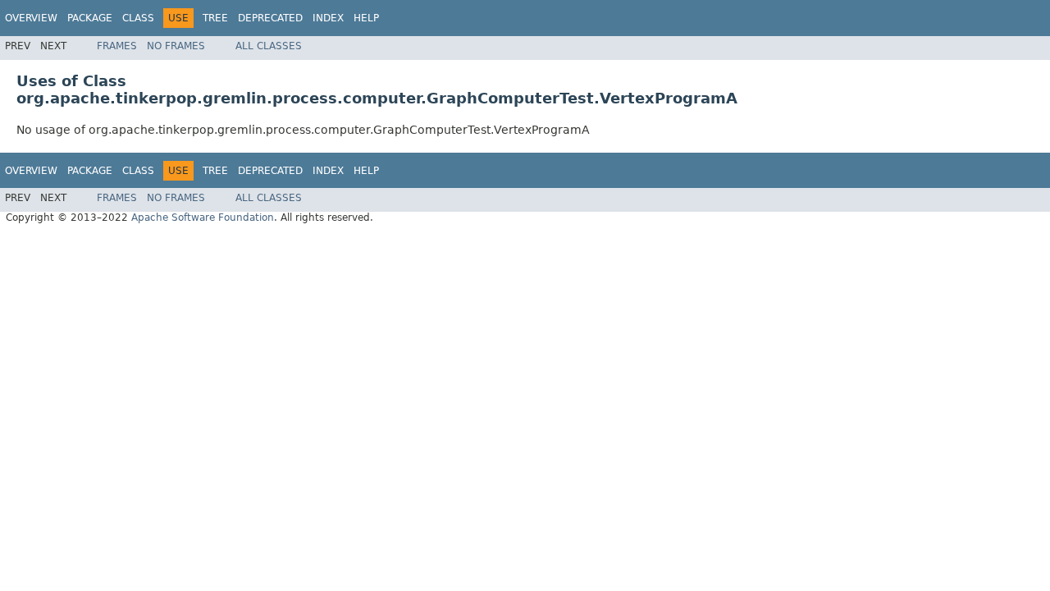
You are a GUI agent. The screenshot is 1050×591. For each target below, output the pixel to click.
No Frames (176, 46)
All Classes (268, 46)
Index (328, 18)
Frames (117, 46)
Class (138, 18)
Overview (31, 18)
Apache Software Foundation (202, 217)
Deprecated (270, 18)
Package (89, 18)
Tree (215, 18)
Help (366, 18)
